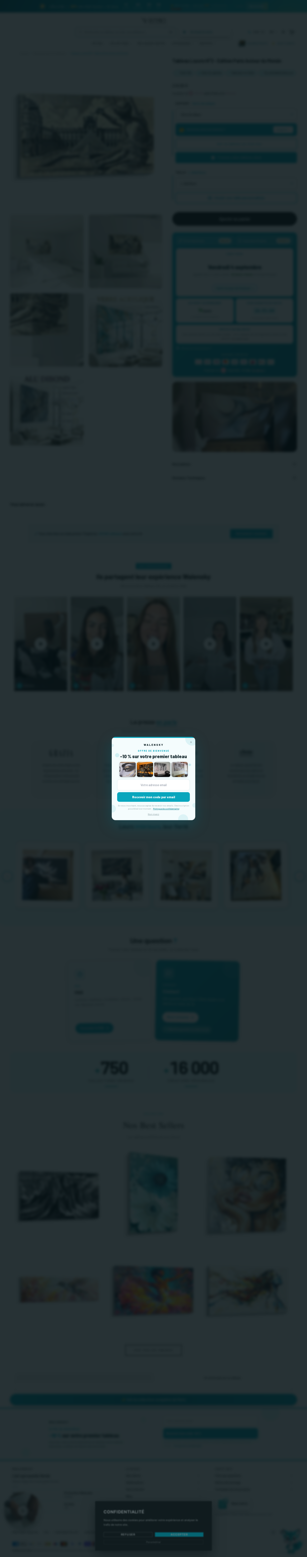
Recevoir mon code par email (153, 797)
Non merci (153, 814)
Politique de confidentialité (166, 808)
